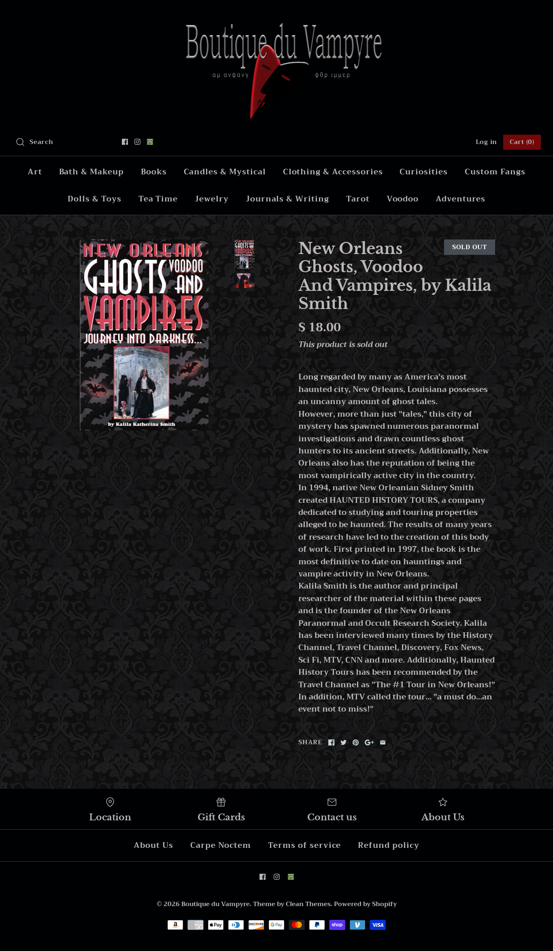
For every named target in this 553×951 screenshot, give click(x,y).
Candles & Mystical (225, 171)
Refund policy (388, 845)
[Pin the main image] (356, 742)
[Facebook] (125, 142)
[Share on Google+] (369, 742)
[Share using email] (383, 742)
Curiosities (423, 171)
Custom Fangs (495, 171)
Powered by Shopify (365, 904)
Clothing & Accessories (333, 171)
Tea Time (158, 198)
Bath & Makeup (91, 171)
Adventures (460, 198)
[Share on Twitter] (343, 742)
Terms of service (304, 845)
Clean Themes (308, 904)
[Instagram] (137, 142)
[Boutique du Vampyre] (276, 14)
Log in (487, 142)
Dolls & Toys (94, 198)
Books (154, 171)
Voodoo (403, 198)
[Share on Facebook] (331, 742)
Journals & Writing (287, 198)
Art (35, 171)
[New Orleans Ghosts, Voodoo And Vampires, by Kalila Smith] (144, 334)
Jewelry (212, 198)
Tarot (358, 198)
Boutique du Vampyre (215, 904)
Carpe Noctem (220, 845)
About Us (153, 845)
